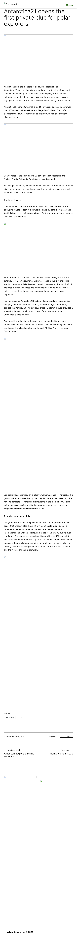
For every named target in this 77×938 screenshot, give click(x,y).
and (38, 110)
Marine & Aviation (66, 737)
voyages (11, 185)
